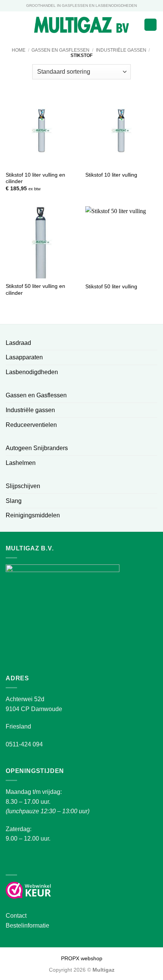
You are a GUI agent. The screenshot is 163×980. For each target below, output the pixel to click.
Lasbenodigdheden (32, 372)
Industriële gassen (121, 50)
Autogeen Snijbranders (37, 448)
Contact (16, 915)
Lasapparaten (24, 357)
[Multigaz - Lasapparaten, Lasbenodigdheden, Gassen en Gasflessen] (81, 25)
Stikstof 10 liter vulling (111, 175)
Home (18, 50)
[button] (10, 24)
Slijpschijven (23, 486)
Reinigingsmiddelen (33, 515)
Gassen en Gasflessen (60, 50)
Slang (14, 501)
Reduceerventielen (31, 425)
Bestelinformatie (27, 925)
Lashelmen (21, 463)
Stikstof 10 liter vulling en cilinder (35, 178)
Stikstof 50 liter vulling (111, 286)
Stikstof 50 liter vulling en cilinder (35, 289)
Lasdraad (18, 343)
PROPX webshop (81, 958)
